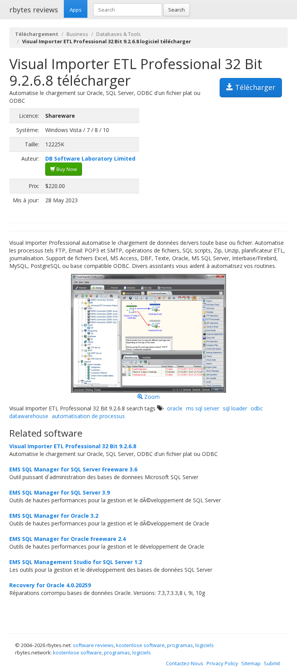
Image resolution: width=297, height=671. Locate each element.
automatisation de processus (88, 416)
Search (176, 9)
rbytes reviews (33, 9)
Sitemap (251, 663)
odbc (257, 408)
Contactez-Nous (184, 663)
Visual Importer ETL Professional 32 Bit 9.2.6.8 (72, 446)
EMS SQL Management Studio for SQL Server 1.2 (75, 562)
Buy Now (66, 169)
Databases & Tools (118, 33)
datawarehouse (28, 416)
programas (180, 645)
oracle (175, 408)
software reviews (93, 645)
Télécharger (254, 87)
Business (77, 33)
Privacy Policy (222, 663)
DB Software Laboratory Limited (90, 158)
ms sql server (202, 408)
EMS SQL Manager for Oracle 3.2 (53, 515)
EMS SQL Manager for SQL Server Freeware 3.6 (73, 469)
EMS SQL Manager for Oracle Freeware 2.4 (67, 538)
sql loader (235, 408)
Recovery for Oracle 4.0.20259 (50, 585)
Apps (76, 9)
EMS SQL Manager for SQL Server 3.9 (59, 492)
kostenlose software (140, 645)
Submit (272, 663)
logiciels (204, 645)
